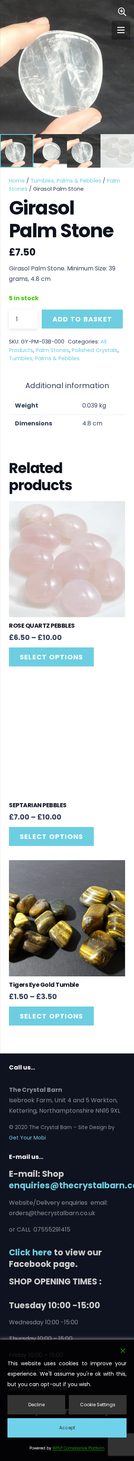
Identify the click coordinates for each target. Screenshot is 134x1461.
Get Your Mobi (27, 1137)
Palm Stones (52, 350)
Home (17, 180)
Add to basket (82, 319)
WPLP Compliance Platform (78, 1448)
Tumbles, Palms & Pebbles (66, 180)
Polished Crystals (95, 350)
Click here (30, 1252)
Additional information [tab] (67, 385)
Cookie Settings (97, 1404)
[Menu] (121, 30)
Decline (36, 1404)
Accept (67, 1427)
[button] (122, 12)
